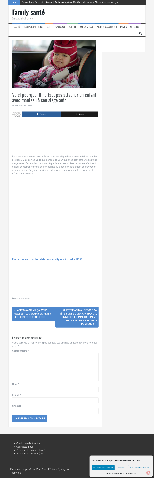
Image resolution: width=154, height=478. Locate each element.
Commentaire (20, 350)
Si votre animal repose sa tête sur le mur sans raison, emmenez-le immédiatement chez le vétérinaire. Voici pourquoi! (78, 317)
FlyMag (61, 469)
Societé (17, 26)
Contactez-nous (86, 26)
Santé (49, 26)
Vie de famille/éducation (33, 26)
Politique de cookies (112, 473)
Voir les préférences (139, 468)
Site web (17, 405)
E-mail (16, 395)
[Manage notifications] (148, 473)
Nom (15, 384)
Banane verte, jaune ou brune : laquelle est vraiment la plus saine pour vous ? (52, 2)
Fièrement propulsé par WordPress (29, 469)
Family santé (28, 11)
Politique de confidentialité (30, 450)
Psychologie (60, 26)
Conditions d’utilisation (128, 473)
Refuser (121, 468)
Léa (30, 105)
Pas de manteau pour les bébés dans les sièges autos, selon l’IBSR (47, 259)
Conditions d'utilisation (28, 443)
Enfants (123, 26)
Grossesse (134, 26)
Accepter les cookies (103, 468)
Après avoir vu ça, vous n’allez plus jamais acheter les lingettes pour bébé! (32, 314)
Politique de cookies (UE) (107, 26)
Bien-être (72, 26)
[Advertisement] (55, 137)
